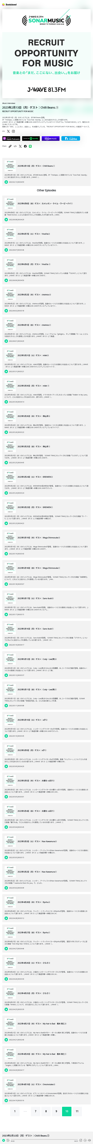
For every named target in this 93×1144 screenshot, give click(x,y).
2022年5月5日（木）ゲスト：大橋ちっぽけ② (36, 780)
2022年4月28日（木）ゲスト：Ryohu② (34, 902)
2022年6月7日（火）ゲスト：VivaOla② (34, 234)
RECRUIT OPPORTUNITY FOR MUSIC (17, 111)
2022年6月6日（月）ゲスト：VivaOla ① (34, 264)
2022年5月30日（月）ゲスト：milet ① (33, 385)
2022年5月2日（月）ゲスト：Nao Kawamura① (37, 872)
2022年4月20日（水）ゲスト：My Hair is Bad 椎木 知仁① (42, 1054)
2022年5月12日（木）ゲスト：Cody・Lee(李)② (37, 659)
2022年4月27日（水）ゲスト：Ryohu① (34, 932)
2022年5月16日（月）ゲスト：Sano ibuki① (36, 628)
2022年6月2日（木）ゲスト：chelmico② (34, 294)
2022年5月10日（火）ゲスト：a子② (33, 720)
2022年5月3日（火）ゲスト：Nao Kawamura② (37, 841)
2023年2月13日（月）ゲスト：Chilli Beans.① (36, 166)
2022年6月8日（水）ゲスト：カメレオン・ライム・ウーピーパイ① (45, 203)
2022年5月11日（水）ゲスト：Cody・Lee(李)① (37, 689)
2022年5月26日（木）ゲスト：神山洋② (34, 416)
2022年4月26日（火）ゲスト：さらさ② (34, 963)
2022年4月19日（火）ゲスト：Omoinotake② (36, 1084)
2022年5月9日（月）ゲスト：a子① (32, 750)
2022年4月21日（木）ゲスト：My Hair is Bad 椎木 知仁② (42, 1023)
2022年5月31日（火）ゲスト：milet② (33, 355)
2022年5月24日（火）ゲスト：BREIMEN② (35, 477)
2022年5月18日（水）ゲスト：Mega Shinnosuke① (39, 568)
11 (77, 1111)
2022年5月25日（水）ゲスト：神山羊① (34, 446)
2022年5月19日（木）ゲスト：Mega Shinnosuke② (39, 537)
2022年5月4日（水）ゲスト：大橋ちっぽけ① (36, 811)
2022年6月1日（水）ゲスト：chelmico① (34, 325)
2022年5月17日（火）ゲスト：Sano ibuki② (36, 598)
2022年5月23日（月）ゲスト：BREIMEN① (35, 507)
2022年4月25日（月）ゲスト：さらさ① (34, 993)
